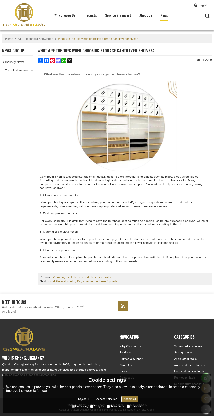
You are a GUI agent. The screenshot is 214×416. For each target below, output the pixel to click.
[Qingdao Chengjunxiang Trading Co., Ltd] (24, 14)
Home (9, 38)
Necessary (81, 406)
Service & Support (118, 15)
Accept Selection (106, 399)
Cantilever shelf (51, 176)
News (164, 15)
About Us (145, 15)
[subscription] (123, 306)
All (19, 38)
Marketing (136, 406)
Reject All (84, 399)
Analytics (99, 406)
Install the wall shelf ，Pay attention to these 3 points (82, 281)
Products (90, 15)
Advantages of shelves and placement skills (82, 277)
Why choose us (64, 15)
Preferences (117, 406)
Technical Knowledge (39, 38)
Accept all (130, 399)
